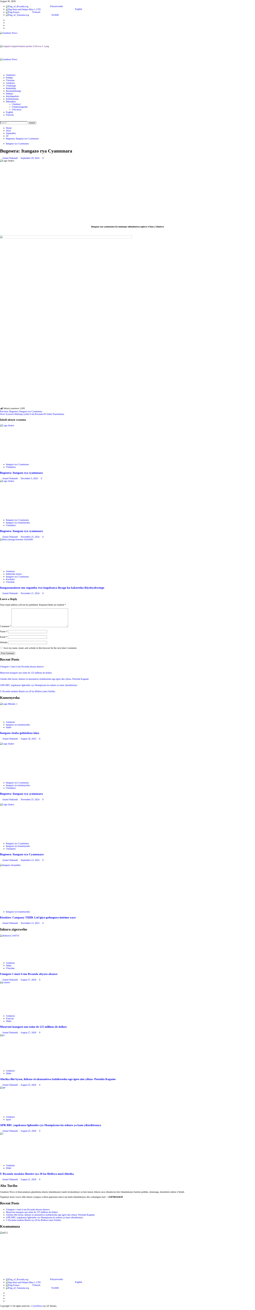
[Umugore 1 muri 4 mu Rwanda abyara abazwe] (127, 946)
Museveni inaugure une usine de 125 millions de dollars (26, 673)
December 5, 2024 (30, 478)
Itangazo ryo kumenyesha (18, 522)
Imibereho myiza (14, 574)
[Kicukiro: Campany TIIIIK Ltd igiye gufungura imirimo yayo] (127, 886)
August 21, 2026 (29, 1179)
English (9, 112)
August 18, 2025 (29, 738)
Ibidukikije (11, 88)
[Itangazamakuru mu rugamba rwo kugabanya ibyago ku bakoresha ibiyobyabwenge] (127, 553)
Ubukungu (11, 85)
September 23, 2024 (30, 860)
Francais (10, 115)
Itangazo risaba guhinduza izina (19, 732)
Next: (32, 414)
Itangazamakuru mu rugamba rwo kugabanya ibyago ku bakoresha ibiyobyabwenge (52, 587)
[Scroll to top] (1, 1308)
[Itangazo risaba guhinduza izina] (127, 710)
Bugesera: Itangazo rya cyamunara (21, 472)
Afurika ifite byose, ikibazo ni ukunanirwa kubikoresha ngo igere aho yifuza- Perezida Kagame (44, 679)
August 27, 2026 (29, 979)
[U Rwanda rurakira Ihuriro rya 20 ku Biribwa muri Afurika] (127, 1147)
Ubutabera (11, 467)
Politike (9, 77)
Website (3, 642)
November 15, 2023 (30, 923)
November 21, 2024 (30, 593)
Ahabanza (10, 75)
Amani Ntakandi (10, 158)
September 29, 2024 (30, 158)
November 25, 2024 (30, 537)
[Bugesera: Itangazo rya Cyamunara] (127, 821)
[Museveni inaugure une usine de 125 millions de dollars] (127, 996)
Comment (5, 626)
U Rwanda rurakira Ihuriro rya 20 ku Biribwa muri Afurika (27, 691)
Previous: (21, 411)
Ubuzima (10, 80)
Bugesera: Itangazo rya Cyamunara (22, 854)
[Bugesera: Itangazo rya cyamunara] (127, 442)
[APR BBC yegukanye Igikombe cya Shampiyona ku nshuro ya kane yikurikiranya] (127, 1099)
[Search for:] (14, 122)
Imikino (9, 93)
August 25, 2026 (29, 1085)
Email (3, 637)
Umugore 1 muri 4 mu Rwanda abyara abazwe (22, 666)
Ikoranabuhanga (13, 91)
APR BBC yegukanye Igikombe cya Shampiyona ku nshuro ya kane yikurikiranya (38, 685)
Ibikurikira (11, 101)
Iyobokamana (12, 99)
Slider (8, 727)
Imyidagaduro (12, 96)
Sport (8, 1119)
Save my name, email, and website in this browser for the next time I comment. (40, 648)
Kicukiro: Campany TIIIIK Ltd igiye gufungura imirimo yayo (38, 917)
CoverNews (37, 1306)
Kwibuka (10, 579)
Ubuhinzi (16, 104)
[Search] (1, 120)
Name (3, 631)
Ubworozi (16, 109)
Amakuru (10, 83)
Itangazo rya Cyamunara (17, 143)
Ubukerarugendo (20, 107)
